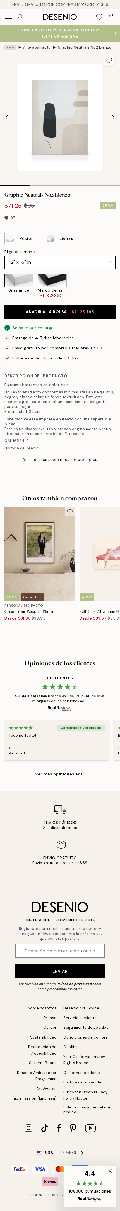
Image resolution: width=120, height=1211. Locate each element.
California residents (81, 1072)
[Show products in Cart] (111, 17)
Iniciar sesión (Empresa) (34, 1098)
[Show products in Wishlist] (99, 17)
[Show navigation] (8, 17)
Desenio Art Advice (81, 1008)
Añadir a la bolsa (60, 311)
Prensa (50, 1018)
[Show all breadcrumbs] (10, 47)
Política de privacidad (74, 984)
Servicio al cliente (80, 1018)
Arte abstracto (37, 47)
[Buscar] (21, 17)
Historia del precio (21, 448)
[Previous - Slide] (6, 117)
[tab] (15, 183)
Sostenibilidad (43, 1037)
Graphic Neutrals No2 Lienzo (85, 47)
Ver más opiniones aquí (60, 774)
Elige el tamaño (19, 251)
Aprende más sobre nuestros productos (60, 459)
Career (50, 1027)
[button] (90, 1186)
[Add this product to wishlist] (109, 60)
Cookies (71, 1046)
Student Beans (43, 1062)
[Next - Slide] (113, 117)
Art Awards (46, 1088)
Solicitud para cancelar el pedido (87, 1109)
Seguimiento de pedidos (85, 1027)
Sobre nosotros (42, 1008)
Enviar (60, 971)
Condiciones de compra (85, 1037)
